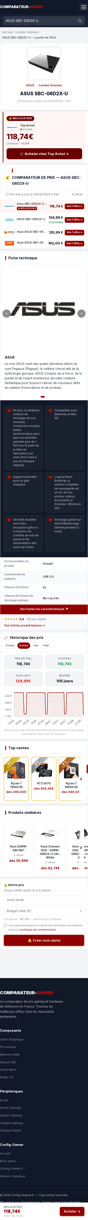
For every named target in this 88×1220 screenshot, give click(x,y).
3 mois (10, 645)
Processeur (8, 1047)
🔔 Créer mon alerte (44, 940)
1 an (35, 645)
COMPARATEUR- (21, 7)
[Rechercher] (80, 20)
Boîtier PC (7, 1077)
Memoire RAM (9, 1054)
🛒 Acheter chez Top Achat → (44, 154)
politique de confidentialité (38, 929)
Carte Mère (8, 1069)
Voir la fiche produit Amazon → (24, 625)
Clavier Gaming (11, 1115)
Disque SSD (8, 1062)
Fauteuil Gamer (10, 1130)
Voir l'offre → (74, 206)
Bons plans (8, 1161)
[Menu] (83, 7)
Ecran (4, 1100)
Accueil (7, 32)
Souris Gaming (10, 1107)
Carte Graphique (12, 1039)
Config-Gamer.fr (11, 1168)
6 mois (23, 645)
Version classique (12, 1176)
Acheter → (72, 1211)
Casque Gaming (11, 1123)
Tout (46, 645)
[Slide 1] (43, 397)
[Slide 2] (47, 397)
